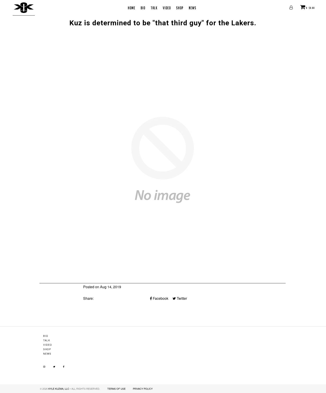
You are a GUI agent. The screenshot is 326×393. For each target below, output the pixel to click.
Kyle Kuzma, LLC (58, 388)
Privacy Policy (143, 388)
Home (131, 8)
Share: (88, 298)
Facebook (160, 298)
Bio (143, 8)
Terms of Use (116, 388)
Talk (154, 8)
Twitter (181, 298)
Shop (179, 8)
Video (167, 8)
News (192, 8)
